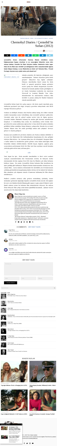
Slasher (51, 38)
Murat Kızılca (11, 301)
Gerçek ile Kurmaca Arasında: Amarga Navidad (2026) (41, 414)
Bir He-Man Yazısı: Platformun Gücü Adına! (17, 295)
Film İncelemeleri (24, 38)
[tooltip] (7, 55)
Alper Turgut (11, 349)
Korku (32, 38)
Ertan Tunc (10, 322)
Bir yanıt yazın (34, 227)
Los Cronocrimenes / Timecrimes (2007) (14, 436)
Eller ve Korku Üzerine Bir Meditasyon (16, 344)
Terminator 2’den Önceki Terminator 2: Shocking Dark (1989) (14, 428)
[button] (54, 287)
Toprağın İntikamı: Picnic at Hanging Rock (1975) (18, 330)
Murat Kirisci (11, 329)
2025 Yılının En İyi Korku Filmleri (15, 302)
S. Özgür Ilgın (11, 336)
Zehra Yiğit (10, 308)
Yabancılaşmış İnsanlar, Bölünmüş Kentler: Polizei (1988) (20, 337)
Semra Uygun (11, 342)
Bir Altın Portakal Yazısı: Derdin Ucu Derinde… (18, 351)
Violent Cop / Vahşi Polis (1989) (15, 323)
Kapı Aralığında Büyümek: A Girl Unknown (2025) (18, 309)
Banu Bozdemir (11, 315)
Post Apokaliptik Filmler (41, 38)
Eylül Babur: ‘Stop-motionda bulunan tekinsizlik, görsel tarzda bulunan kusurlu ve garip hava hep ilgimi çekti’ (31, 316)
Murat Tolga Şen (49, 51)
